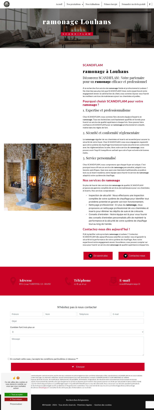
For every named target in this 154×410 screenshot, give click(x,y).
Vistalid (47, 405)
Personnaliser (16, 404)
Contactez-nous (137, 255)
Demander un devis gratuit (133, 4)
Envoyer (80, 366)
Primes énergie (110, 4)
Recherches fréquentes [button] (77, 399)
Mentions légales (84, 405)
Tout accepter (17, 395)
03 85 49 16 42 (80, 284)
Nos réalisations (92, 4)
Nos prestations (73, 4)
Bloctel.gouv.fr (44, 387)
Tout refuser (17, 399)
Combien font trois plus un (22, 327)
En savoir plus (101, 255)
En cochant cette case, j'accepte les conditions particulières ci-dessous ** (44, 359)
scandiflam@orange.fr (129, 284)
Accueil (59, 4)
